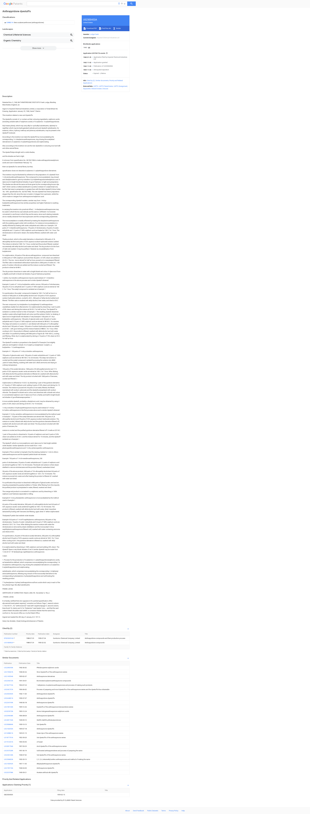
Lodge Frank (94, 34)
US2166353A (8, 729)
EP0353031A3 (9, 638)
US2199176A (8, 768)
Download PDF (91, 28)
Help (183, 811)
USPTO (95, 86)
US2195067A (8, 672)
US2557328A (8, 751)
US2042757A (8, 689)
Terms (163, 811)
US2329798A (8, 772)
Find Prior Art (106, 28)
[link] (24, 22)
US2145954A (8, 676)
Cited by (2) (91, 80)
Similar (118, 28)
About (127, 811)
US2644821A (8, 698)
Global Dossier (96, 89)
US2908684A (8, 724)
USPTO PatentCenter (106, 86)
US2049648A (8, 716)
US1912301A (8, 742)
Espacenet (87, 89)
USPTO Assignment (120, 86)
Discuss (105, 89)
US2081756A (8, 746)
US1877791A (8, 737)
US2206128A (8, 755)
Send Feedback (138, 811)
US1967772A (8, 685)
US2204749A (8, 702)
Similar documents (102, 80)
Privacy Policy (173, 811)
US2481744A (8, 720)
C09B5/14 (10, 22)
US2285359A (8, 668)
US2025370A (8, 711)
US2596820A (8, 759)
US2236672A (8, 681)
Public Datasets (152, 811)
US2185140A (8, 707)
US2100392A (8, 764)
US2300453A (8, 694)
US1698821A (8, 733)
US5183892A (8, 643)
